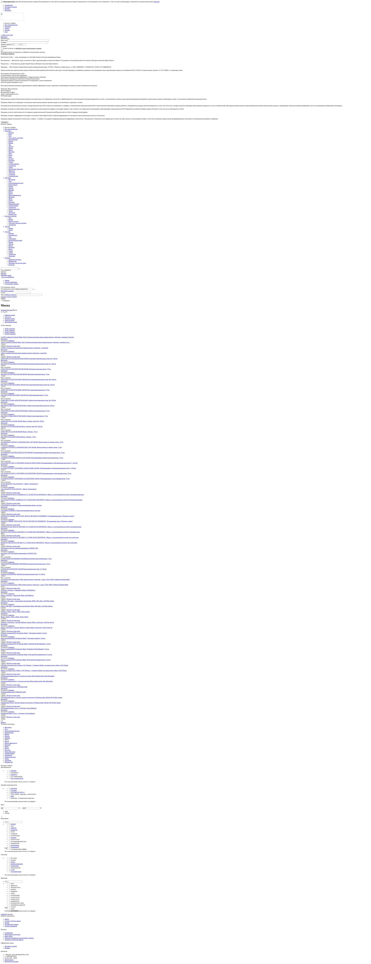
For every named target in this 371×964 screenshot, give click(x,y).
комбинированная (17, 864)
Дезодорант (12, 239)
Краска (11, 141)
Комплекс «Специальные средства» (22, 798)
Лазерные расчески (15, 259)
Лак (10, 145)
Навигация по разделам (12, 934)
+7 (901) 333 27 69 (7, 35)
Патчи (11, 200)
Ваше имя (4, 40)
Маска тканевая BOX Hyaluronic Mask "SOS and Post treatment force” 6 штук (26, 660)
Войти (3, 291)
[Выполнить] (34, 289)
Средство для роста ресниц (17, 223)
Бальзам (11, 132)
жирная (13, 860)
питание (13, 837)
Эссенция (12, 174)
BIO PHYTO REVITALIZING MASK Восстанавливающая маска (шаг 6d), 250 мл (28, 385)
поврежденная (15, 868)
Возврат (7, 8)
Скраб (11, 251)
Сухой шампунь (14, 164)
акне (12, 826)
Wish (12, 796)
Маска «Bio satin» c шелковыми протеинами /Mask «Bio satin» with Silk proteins (26, 606)
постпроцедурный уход (18, 841)
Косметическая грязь (15, 240)
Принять (156, 2)
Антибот (4, 46)
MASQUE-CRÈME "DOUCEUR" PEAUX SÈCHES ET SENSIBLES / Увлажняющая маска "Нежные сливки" (37, 521)
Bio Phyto (14, 788)
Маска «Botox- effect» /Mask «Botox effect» (15, 617)
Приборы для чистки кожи (17, 263)
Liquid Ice (14, 774)
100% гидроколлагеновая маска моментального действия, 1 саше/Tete (24, 353)
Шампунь (12, 171)
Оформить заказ (6, 275)
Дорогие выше (9, 320)
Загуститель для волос (16, 138)
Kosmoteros (14, 772)
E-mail (3, 293)
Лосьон (11, 146)
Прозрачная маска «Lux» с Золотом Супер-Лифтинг (18, 713)
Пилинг (11, 159)
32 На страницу (10, 330)
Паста (10, 155)
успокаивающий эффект (19, 849)
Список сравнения (11, 282)
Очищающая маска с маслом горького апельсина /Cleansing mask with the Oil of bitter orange (31, 703)
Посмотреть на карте (11, 961)
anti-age (13, 824)
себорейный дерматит (18, 905)
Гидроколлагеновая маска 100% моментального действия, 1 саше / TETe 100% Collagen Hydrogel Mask (34, 585)
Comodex (14, 790)
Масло (11, 150)
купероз (13, 889)
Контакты (8, 10)
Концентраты (13, 185)
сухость (13, 907)
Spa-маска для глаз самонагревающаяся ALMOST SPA (19, 553)
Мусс (10, 153)
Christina (13, 771)
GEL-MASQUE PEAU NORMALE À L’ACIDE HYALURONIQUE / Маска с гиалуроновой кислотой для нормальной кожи (41, 500)
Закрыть (10, 914)
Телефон (3, 42)
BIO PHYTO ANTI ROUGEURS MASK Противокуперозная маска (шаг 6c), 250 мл (28, 364)
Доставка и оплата (11, 7)
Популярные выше (11, 322)
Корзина (3, 273)
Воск (10, 134)
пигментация (15, 835)
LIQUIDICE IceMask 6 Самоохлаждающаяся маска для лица (20, 510)
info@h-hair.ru (9, 960)
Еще (6, 848)
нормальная (15, 866)
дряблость (14, 885)
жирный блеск (15, 887)
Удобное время (6, 44)
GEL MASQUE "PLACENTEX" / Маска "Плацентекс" (19, 489)
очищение (14, 834)
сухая (12, 869)
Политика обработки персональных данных (19, 938)
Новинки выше (10, 315)
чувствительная (16, 871)
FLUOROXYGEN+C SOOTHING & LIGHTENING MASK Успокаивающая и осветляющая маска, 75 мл (35, 478)
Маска (11, 148)
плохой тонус (15, 839)
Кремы (11, 143)
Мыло (10, 199)
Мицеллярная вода (15, 195)
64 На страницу (10, 332)
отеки (13, 832)
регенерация (15, 845)
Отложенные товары (11, 284)
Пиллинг (11, 202)
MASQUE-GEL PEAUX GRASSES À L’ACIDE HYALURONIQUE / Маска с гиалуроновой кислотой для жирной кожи (40, 532)
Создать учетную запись (9, 296)
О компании (9, 5)
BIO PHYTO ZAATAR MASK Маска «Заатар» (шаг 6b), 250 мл (21, 426)
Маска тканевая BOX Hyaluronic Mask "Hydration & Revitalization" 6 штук (25, 649)
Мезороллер (12, 214)
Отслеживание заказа (8, 289)
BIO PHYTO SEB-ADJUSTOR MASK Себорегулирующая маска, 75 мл (24, 416)
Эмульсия (12, 172)
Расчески (11, 160)
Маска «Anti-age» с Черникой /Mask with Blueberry (17, 595)
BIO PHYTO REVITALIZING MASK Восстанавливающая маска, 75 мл (24, 395)
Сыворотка (12, 165)
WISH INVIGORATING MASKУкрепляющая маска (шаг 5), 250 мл (23, 574)
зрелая (13, 862)
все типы (14, 858)
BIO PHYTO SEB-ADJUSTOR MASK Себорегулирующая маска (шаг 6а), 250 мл (27, 405)
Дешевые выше (10, 318)
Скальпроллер (13, 176)
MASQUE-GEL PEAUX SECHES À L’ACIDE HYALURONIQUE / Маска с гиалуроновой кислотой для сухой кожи (39, 543)
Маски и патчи (13, 221)
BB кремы (12, 179)
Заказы (7, 280)
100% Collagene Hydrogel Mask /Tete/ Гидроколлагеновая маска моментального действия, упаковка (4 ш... (35, 342)
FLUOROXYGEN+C (18, 792)
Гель (10, 136)
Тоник (11, 167)
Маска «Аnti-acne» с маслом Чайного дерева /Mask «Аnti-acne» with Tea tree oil (26, 627)
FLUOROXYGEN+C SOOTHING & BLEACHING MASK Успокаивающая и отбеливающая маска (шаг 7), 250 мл (38, 468)
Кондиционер (13, 139)
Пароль (3, 295)
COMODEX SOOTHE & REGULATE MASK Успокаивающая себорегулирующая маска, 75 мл (32, 458)
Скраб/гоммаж (13, 205)
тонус (13, 909)
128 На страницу (10, 334)
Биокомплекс (13, 235)
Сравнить (11, 340)
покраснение (15, 899)
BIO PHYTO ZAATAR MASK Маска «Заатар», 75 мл (18, 437)
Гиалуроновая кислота (16, 183)
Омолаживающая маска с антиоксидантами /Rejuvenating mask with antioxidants (27, 681)
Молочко (11, 152)
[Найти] (19, 268)
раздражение (15, 843)
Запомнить (6, 300)
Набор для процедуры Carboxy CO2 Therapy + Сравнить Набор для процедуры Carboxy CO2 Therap (34, 670)
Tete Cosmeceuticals (17, 778)
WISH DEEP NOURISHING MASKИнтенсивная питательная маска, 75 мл (25, 564)
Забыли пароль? (11, 295)
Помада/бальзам (14, 204)
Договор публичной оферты (14, 940)
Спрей (11, 162)
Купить (4, 346)
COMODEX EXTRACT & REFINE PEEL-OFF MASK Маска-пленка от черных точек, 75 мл (31, 447)
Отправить (5, 122)
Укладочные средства (16, 169)
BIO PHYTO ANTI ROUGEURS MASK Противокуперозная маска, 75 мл (25, 374)
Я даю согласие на (22, 48)
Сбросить (4, 914)
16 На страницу (10, 328)
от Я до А (8, 317)
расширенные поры (17, 903)
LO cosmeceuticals (16, 776)
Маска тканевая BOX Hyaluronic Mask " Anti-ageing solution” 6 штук (23, 638)
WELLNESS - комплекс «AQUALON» (23, 794)
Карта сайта (8, 936)
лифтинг (14, 828)
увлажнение (15, 847)
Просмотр (4, 339)
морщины (14, 830)
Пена (10, 157)
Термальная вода (14, 209)
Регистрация (9, 291)
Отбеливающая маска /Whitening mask (13, 692)
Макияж (11, 190)
